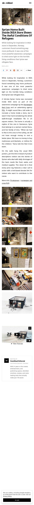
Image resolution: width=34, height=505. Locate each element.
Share (29, 70)
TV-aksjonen (14, 180)
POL (3, 110)
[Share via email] (17, 70)
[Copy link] (21, 70)
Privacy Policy (7, 496)
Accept (17, 500)
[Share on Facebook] (3, 70)
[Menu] (30, 2)
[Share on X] (10, 70)
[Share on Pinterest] (6, 70)
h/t (8, 183)
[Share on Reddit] (14, 70)
